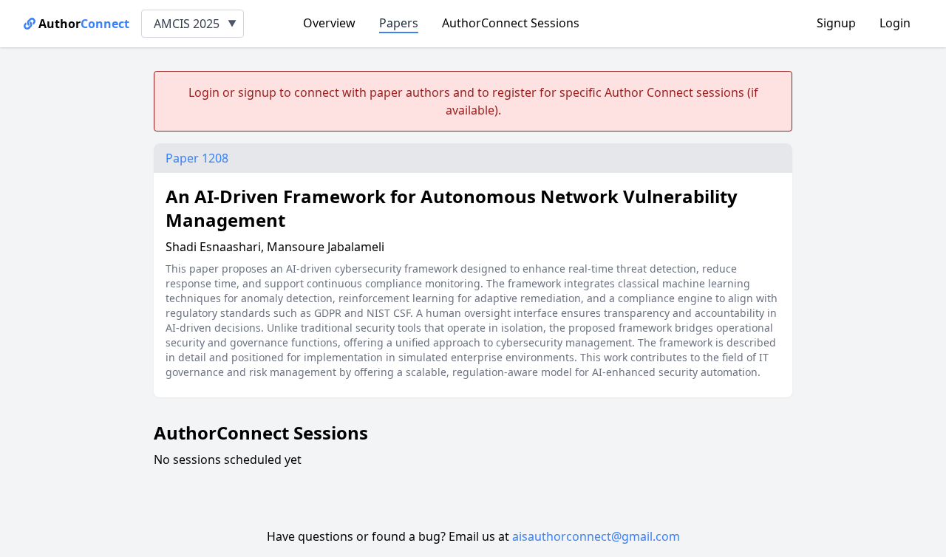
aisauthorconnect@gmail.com (596, 536)
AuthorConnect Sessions (510, 23)
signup (257, 92)
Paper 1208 (197, 158)
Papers (398, 23)
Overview (329, 23)
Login (895, 23)
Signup (836, 23)
